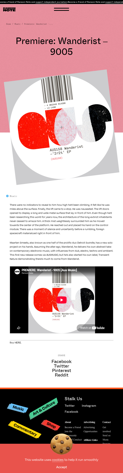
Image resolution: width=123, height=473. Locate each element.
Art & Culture (44, 407)
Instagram (89, 406)
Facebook (61, 361)
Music (18, 24)
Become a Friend (73, 427)
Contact (107, 422)
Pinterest (61, 370)
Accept (61, 466)
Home (8, 24)
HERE (18, 342)
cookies (58, 459)
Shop (51, 425)
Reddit (61, 375)
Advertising (89, 422)
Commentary (25, 429)
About (68, 422)
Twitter (61, 366)
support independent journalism (51, 1)
